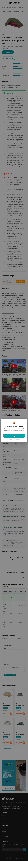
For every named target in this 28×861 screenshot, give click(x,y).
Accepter (14, 436)
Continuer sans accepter (14, 439)
